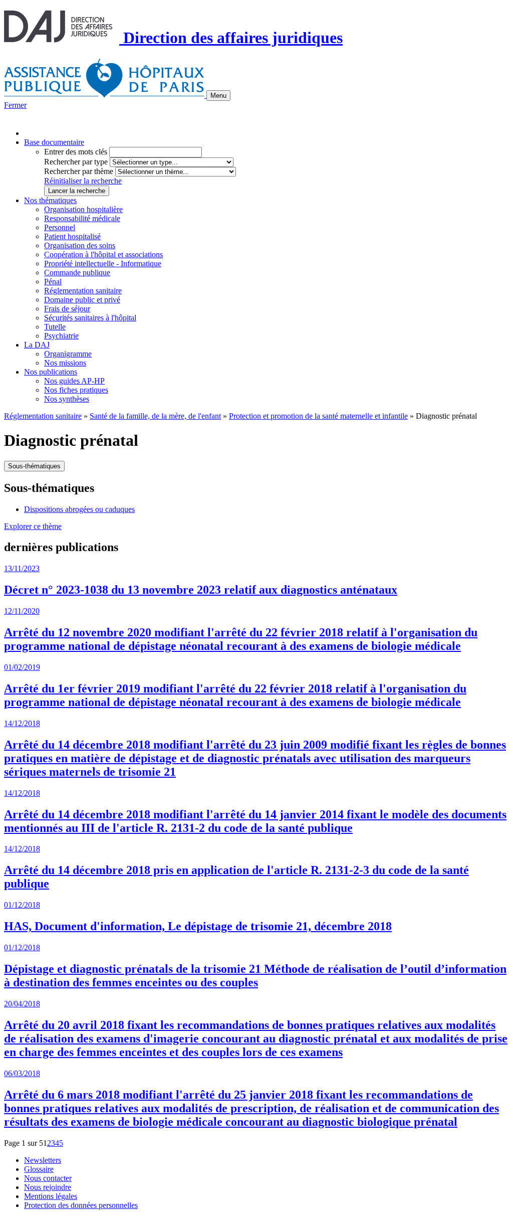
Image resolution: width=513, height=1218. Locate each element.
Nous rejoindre (47, 1187)
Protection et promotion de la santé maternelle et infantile (318, 416)
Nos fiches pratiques (76, 390)
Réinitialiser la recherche (83, 181)
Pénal (53, 281)
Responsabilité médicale (82, 218)
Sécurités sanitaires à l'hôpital (90, 317)
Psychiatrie (61, 335)
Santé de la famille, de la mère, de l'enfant (155, 416)
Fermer (15, 105)
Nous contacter (48, 1178)
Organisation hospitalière (83, 209)
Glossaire (39, 1169)
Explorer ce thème (33, 526)
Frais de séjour (67, 308)
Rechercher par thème (78, 171)
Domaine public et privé (82, 299)
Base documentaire (54, 142)
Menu (218, 95)
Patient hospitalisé (72, 236)
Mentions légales (50, 1196)
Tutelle (55, 326)
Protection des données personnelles (81, 1205)
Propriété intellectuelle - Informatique (102, 263)
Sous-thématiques (34, 466)
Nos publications (50, 372)
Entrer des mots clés (75, 151)
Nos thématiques (50, 200)
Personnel (59, 227)
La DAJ (37, 344)
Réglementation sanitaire (83, 290)
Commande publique (77, 272)
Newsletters (42, 1160)
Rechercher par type (76, 161)
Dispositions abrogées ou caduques (79, 509)
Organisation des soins (79, 245)
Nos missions (65, 363)
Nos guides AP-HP (74, 381)
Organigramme (68, 354)
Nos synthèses (66, 399)
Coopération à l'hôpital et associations (103, 254)
